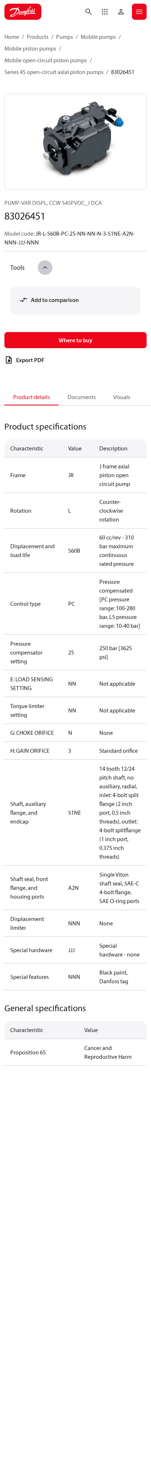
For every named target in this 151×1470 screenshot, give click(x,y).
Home (11, 36)
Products (37, 36)
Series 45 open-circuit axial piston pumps (53, 71)
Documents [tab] (81, 397)
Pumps (64, 36)
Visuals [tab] (121, 397)
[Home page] (22, 12)
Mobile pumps (98, 36)
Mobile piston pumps (30, 48)
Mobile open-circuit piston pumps (45, 60)
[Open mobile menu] (139, 12)
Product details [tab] (31, 397)
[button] (105, 12)
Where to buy (75, 340)
